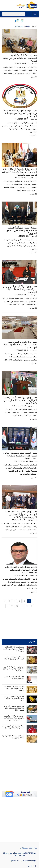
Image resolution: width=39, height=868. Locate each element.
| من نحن (32, 866)
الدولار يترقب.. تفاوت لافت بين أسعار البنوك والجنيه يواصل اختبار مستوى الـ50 (13, 669)
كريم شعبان (33, 575)
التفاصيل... (33, 77)
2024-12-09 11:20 (21, 461)
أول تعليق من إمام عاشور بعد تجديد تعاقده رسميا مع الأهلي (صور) (13, 727)
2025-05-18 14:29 (21, 350)
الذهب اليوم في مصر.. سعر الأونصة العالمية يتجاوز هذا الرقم (14, 658)
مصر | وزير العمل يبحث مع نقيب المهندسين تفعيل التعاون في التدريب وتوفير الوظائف (21, 514)
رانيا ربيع (34, 236)
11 (12, 606)
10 (17, 606)
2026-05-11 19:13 (21, 178)
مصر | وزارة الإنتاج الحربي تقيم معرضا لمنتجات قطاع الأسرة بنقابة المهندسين (20, 345)
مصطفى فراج (32, 406)
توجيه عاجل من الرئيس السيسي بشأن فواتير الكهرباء (14, 678)
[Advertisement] (19, 768)
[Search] (2, 12)
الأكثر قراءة (31, 642)
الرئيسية (34, 26)
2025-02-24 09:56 (19, 406)
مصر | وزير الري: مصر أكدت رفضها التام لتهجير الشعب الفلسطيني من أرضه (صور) (20, 400)
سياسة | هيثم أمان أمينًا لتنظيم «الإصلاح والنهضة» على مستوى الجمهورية (21, 230)
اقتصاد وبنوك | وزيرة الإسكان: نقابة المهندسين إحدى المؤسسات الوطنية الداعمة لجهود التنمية (19, 172)
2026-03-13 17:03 (21, 295)
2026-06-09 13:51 (21, 119)
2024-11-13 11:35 (19, 520)
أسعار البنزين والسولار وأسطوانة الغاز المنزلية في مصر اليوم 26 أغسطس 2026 (14, 708)
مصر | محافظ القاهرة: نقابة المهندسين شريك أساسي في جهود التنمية (20, 58)
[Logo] (19, 5)
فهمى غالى (33, 178)
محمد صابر (33, 64)
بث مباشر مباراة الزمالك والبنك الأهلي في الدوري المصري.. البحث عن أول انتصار (13, 649)
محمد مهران (33, 461)
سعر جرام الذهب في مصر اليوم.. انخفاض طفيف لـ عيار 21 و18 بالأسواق (14, 688)
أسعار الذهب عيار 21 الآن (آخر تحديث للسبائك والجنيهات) (13, 737)
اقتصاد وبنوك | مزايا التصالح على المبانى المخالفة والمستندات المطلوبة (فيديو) (21, 570)
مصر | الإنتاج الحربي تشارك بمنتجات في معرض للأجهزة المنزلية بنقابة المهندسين (20, 113)
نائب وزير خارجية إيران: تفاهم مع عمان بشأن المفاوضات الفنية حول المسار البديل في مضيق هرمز (13, 718)
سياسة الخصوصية (30, 861)
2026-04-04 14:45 (23, 236)
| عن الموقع (17, 861)
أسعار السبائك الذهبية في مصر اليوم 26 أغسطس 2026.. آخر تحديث (14, 698)
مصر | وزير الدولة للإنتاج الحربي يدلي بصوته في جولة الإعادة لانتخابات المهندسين (20, 289)
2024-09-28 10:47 (21, 575)
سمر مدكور (33, 119)
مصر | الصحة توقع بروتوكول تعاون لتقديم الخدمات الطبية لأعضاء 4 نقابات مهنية (20, 456)
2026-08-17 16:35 (21, 64)
